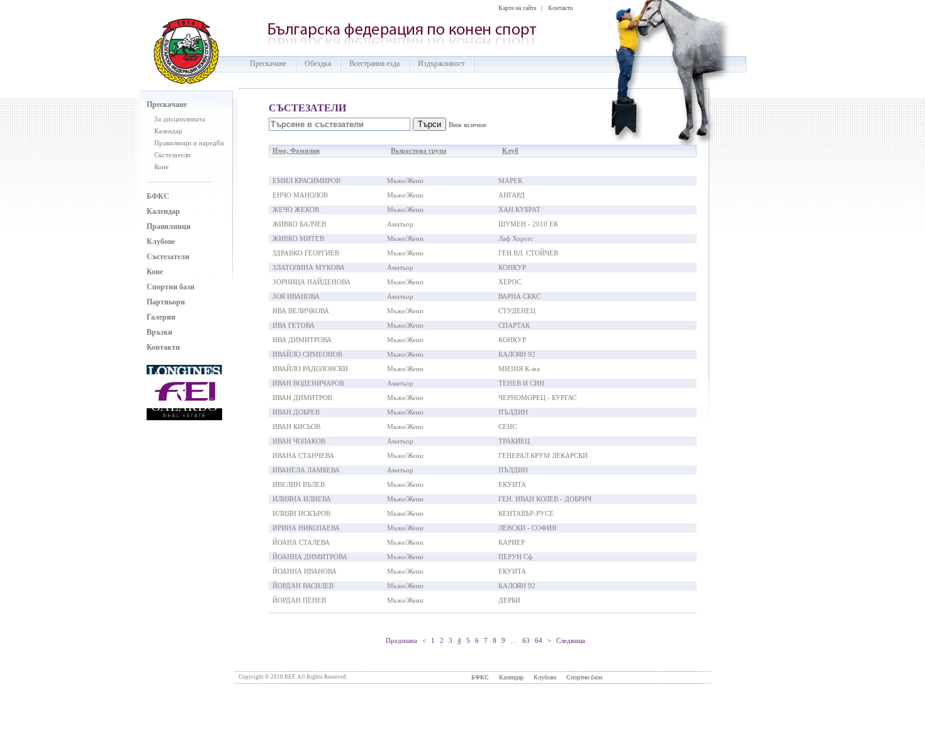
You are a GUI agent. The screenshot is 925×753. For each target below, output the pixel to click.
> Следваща (566, 640)
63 (526, 640)
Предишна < (406, 640)
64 (538, 640)
